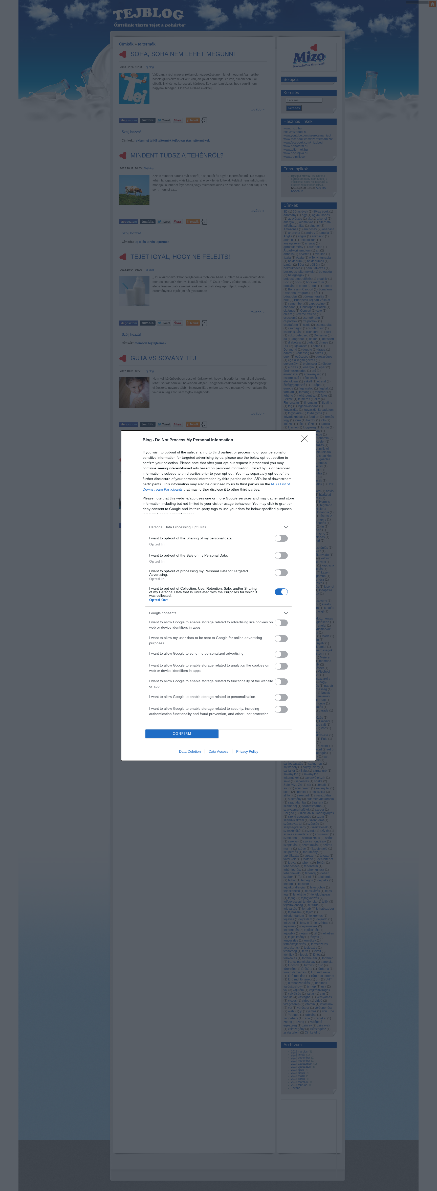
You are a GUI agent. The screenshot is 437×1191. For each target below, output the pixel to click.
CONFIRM (182, 734)
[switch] (281, 538)
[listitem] (218, 527)
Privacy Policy (247, 751)
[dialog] (218, 595)
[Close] (306, 440)
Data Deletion (190, 751)
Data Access (218, 751)
